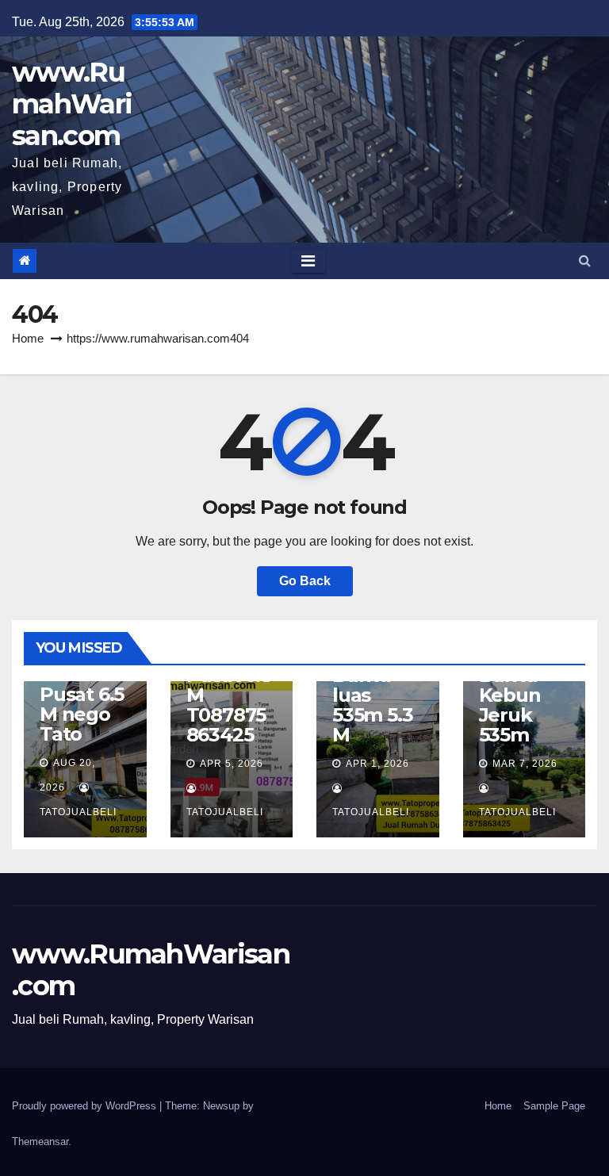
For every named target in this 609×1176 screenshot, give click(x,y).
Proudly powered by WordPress (85, 1106)
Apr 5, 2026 (231, 763)
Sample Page (554, 1106)
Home (28, 338)
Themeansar (40, 1141)
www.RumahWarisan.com (72, 104)
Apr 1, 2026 (377, 763)
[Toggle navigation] (308, 261)
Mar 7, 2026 (524, 763)
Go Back (305, 581)
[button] (585, 260)
